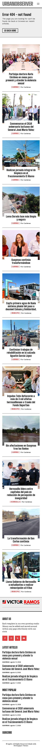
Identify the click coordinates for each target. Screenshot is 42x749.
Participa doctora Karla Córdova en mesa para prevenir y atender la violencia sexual (21, 79)
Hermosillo (15, 502)
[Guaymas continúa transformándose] (21, 245)
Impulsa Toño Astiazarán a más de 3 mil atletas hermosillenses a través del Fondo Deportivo (21, 400)
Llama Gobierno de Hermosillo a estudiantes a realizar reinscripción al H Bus (21, 584)
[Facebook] (4, 638)
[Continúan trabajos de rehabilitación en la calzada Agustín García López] (21, 335)
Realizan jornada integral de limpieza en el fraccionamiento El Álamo (21, 173)
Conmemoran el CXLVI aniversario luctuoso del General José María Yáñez (21, 126)
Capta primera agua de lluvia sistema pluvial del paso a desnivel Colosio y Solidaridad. (21, 306)
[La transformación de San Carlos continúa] (21, 523)
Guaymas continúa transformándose (21, 261)
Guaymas (15, 87)
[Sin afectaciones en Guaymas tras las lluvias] (21, 431)
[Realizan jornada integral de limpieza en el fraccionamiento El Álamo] (21, 155)
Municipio (15, 313)
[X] (17, 638)
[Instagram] (11, 638)
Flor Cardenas (25, 87)
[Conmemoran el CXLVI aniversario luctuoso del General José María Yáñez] (21, 109)
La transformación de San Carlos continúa (21, 540)
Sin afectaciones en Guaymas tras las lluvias (21, 447)
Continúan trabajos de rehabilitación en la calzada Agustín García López (21, 352)
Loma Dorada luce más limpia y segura (21, 218)
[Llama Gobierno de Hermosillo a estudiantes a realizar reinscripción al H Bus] (21, 567)
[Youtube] (23, 638)
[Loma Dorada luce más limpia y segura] (21, 202)
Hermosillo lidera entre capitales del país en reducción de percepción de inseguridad (21, 493)
